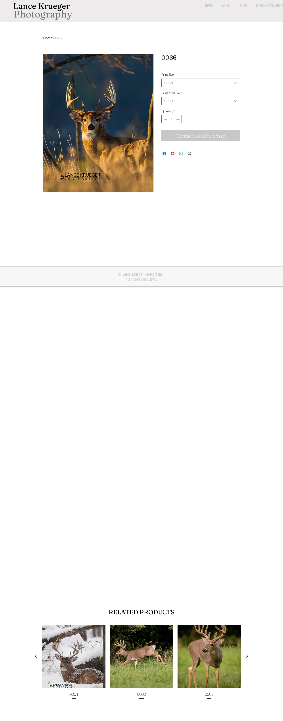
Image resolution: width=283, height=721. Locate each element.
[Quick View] (73, 656)
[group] (141, 662)
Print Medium (171, 93)
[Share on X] (189, 153)
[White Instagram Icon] (275, 366)
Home (47, 38)
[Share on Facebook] (164, 153)
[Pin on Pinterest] (172, 153)
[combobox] (200, 83)
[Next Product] (247, 656)
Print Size (168, 74)
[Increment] (178, 119)
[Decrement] (165, 119)
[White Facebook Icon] (275, 355)
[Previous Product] (35, 656)
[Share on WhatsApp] (181, 153)
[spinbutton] (172, 119)
